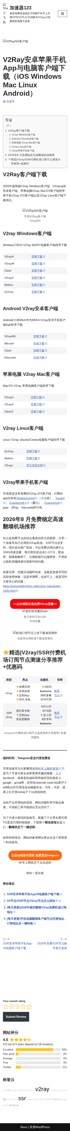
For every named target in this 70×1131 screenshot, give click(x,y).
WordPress (42, 1127)
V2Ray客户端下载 (19, 130)
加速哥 (10, 101)
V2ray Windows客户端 (23, 134)
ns (51, 1090)
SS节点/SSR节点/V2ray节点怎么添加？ (32, 900)
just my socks (59, 1090)
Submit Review (16, 1016)
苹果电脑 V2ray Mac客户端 (26, 142)
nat (40, 1099)
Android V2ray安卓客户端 (25, 138)
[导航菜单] (62, 13)
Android (55, 1099)
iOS (48, 1099)
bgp (33, 1090)
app (14, 1090)
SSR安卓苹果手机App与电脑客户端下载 (33, 894)
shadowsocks (23, 1090)
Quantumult (51, 502)
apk (8, 1099)
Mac (9, 1090)
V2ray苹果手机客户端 (23, 150)
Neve (23, 1127)
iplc (44, 1099)
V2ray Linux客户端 (21, 146)
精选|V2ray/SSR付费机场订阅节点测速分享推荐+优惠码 (35, 161)
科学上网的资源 (48, 768)
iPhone (14, 1099)
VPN (36, 1099)
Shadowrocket (25, 498)
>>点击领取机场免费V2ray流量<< (35, 603)
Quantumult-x (17, 502)
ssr (22, 1098)
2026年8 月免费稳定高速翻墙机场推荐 (31, 155)
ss (4, 1099)
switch (30, 1099)
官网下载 (37, 256)
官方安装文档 (34, 465)
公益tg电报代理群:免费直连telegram (35, 855)
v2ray (42, 1089)
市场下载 (38, 343)
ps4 (4, 1090)
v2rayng (14, 1105)
